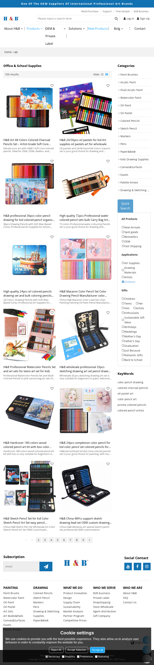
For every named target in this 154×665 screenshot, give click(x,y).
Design (67, 598)
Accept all (97, 649)
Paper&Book (40, 620)
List (102, 74)
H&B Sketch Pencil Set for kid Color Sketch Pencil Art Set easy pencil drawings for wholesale (26, 521)
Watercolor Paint (13, 598)
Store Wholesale (103, 607)
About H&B (12, 29)
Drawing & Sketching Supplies (46, 614)
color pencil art (127, 399)
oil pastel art (125, 393)
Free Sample (123, 11)
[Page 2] (89, 540)
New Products (98, 29)
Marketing (103, 656)
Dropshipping (101, 602)
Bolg (117, 29)
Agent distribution (104, 611)
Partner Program (73, 616)
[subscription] (46, 566)
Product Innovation (75, 593)
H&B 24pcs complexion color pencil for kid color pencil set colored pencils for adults (85, 445)
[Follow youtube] (128, 566)
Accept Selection (76, 649)
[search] (116, 18)
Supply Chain (71, 602)
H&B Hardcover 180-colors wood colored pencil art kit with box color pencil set (26, 445)
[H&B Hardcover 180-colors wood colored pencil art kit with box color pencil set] (29, 411)
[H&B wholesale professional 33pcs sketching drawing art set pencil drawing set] (86, 335)
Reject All (56, 649)
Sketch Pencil (41, 598)
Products (33, 29)
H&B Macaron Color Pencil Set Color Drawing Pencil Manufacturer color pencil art (83, 293)
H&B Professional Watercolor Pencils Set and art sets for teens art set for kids (29, 369)
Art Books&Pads (13, 616)
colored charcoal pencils (133, 388)
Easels (7, 625)
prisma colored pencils (132, 405)
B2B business (101, 593)
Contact (140, 29)
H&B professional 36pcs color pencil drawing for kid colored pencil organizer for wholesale (29, 218)
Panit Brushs (11, 593)
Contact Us (130, 602)
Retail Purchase (89, 11)
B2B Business (141, 11)
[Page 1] (26, 540)
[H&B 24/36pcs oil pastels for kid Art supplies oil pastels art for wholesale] (86, 108)
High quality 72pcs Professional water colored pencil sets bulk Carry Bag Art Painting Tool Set (84, 218)
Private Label (101, 598)
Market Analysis (73, 611)
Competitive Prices (75, 620)
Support (107, 11)
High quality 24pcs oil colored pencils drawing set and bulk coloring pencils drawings (27, 293)
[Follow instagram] (147, 566)
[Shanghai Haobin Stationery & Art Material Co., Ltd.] (19, 18)
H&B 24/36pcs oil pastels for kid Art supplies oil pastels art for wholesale (83, 142)
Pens (36, 607)
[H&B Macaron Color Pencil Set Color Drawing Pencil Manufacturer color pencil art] (86, 259)
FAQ (125, 598)
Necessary (54, 656)
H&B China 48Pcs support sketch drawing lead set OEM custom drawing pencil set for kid (84, 521)
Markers (38, 602)
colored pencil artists (131, 410)
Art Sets (8, 611)
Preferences (86, 656)
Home (8, 52)
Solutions (75, 29)
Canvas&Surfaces (14, 620)
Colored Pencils (43, 593)
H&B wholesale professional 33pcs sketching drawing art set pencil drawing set (86, 369)
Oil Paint (8, 602)
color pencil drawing (130, 382)
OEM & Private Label (50, 36)
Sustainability (71, 607)
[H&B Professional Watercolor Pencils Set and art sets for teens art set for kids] (29, 335)
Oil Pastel (9, 607)
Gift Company (101, 616)
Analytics (70, 656)
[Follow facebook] (137, 566)
